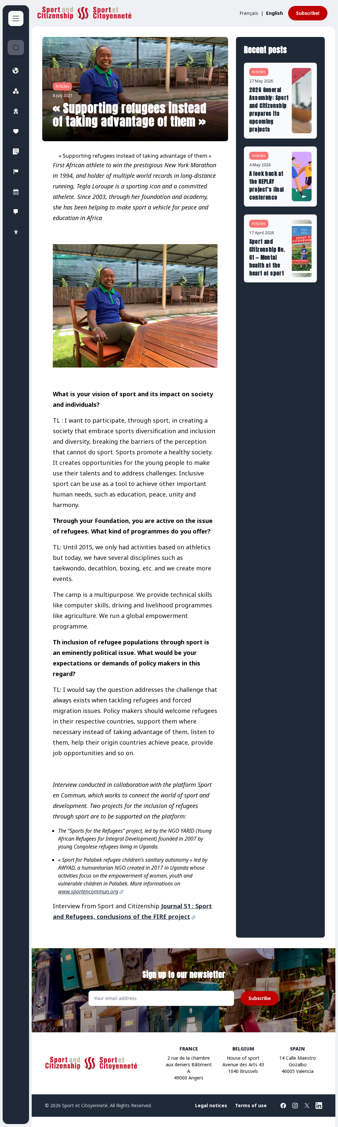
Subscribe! (308, 13)
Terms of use (251, 1105)
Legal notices (211, 1105)
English (274, 13)
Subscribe (260, 998)
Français (249, 13)
